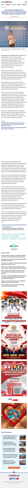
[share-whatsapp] (15, 246)
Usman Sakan (12, 238)
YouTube (18, 480)
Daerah (19, 4)
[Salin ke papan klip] (17, 246)
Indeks (14, 4)
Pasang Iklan (11, 481)
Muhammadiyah (5, 236)
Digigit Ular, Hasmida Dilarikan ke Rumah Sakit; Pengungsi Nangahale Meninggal (9, 462)
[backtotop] (14, 473)
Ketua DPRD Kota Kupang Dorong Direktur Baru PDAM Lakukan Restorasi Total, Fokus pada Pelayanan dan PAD (13, 229)
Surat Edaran (4, 238)
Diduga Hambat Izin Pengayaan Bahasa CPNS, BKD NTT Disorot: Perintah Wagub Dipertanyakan (9, 443)
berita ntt (4, 234)
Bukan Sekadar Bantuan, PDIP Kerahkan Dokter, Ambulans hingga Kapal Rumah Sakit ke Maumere (9, 450)
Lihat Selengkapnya (14, 467)
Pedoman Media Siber (19, 481)
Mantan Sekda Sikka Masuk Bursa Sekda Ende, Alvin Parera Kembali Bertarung (10, 437)
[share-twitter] (13, 246)
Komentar (15, 249)
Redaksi (6, 481)
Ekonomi (24, 4)
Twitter (15, 480)
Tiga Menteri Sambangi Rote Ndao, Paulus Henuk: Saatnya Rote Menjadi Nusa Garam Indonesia (10, 456)
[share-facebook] (11, 246)
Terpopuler (8, 4)
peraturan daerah (14, 236)
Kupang (22, 234)
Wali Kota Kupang (21, 238)
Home (2, 4)
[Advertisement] (14, 145)
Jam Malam (16, 234)
